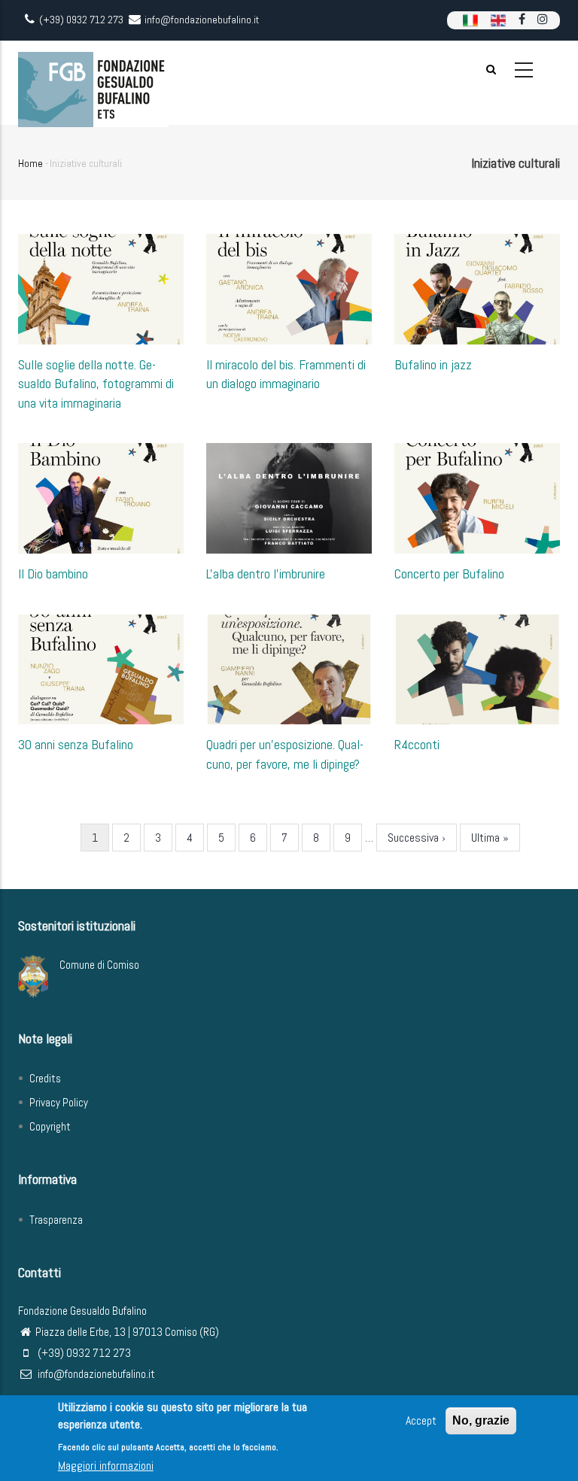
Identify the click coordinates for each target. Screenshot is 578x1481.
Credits (45, 1078)
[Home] (93, 83)
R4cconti (417, 744)
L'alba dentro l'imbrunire (265, 573)
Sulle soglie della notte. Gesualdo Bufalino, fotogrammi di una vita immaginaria (96, 383)
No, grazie (481, 1420)
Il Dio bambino (53, 573)
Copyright (50, 1126)
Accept (421, 1420)
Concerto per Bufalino (449, 573)
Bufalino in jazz (433, 364)
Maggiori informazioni (106, 1465)
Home (30, 163)
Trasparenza (56, 1219)
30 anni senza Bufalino (75, 744)
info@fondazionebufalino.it (95, 1374)
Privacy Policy (58, 1102)
